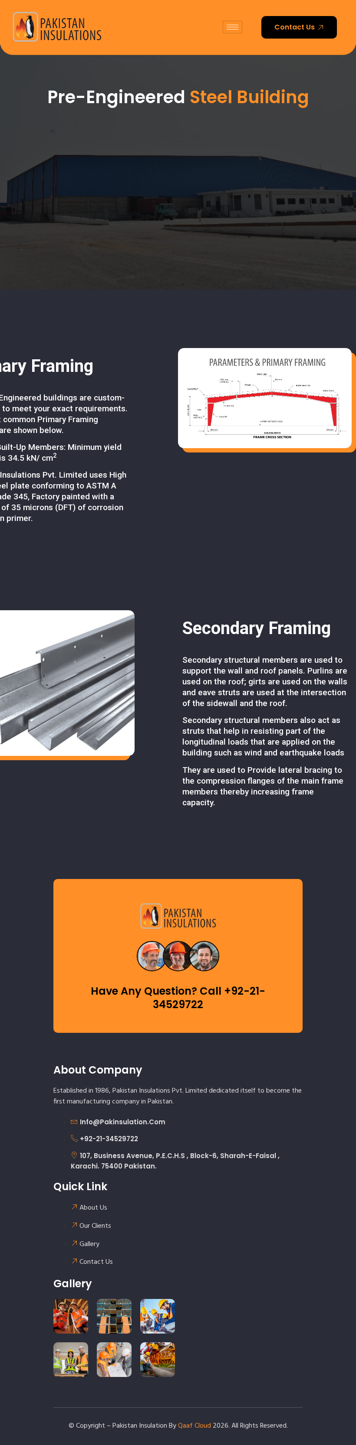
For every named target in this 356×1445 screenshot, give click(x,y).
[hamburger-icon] (232, 27)
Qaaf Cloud (194, 1426)
